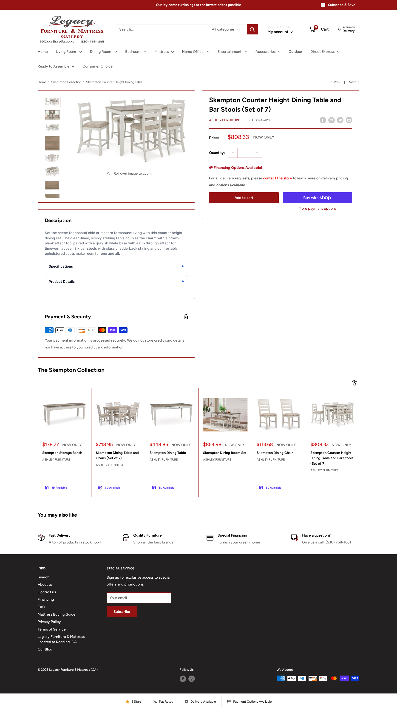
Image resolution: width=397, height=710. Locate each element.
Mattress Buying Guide (56, 614)
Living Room (66, 51)
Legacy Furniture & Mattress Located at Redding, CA (61, 639)
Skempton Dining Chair (275, 453)
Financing (46, 599)
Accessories (265, 51)
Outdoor (295, 51)
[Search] (252, 29)
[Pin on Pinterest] (331, 119)
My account (278, 31)
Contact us (47, 592)
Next (352, 82)
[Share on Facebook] (323, 119)
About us (45, 584)
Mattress (161, 51)
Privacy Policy (49, 621)
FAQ (41, 607)
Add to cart (244, 197)
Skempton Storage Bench (62, 453)
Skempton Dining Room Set (225, 453)
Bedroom (133, 51)
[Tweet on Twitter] (340, 119)
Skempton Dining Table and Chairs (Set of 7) (117, 455)
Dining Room (101, 51)
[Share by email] (349, 119)
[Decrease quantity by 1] (233, 153)
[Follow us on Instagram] (191, 679)
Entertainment (230, 51)
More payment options (317, 208)
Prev (337, 82)
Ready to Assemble (53, 66)
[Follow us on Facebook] (183, 679)
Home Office (193, 51)
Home (43, 51)
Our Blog (45, 649)
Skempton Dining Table (168, 453)
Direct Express (322, 51)
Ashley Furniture (224, 120)
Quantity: (217, 152)
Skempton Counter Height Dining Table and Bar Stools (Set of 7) (331, 458)
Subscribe (121, 611)
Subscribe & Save (341, 5)
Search (43, 577)
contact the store (277, 178)
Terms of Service (52, 629)
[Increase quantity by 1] (257, 153)
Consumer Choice (97, 66)
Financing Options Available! (237, 167)
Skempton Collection (66, 82)
